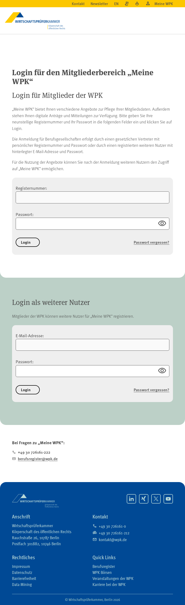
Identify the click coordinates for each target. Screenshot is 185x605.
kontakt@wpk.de (113, 539)
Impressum (21, 566)
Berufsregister (103, 566)
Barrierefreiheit (24, 578)
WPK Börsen (102, 572)
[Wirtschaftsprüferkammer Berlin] (35, 500)
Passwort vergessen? (151, 242)
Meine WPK (163, 3)
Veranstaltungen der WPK (112, 578)
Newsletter (99, 3)
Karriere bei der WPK (109, 584)
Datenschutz (22, 572)
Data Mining (22, 584)
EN (116, 3)
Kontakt (78, 3)
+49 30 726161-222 (34, 452)
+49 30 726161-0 (112, 526)
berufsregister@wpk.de (38, 459)
